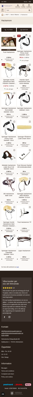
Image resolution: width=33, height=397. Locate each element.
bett (17, 267)
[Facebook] (4, 317)
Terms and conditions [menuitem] (7, 371)
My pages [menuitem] (4, 368)
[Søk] (29, 10)
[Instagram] (9, 317)
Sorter (25, 29)
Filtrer (10, 29)
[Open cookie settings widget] (3, 394)
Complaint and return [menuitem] (7, 374)
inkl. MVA (3, 1)
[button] (2, 10)
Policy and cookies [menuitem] (7, 377)
